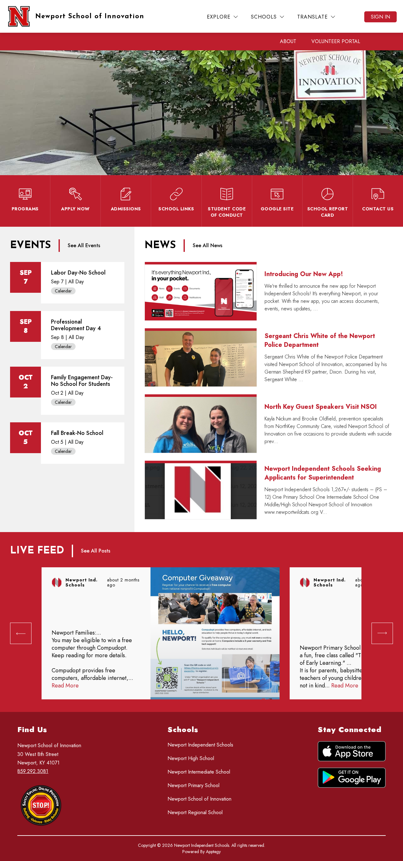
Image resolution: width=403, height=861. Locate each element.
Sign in (380, 16)
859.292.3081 (32, 771)
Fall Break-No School (77, 433)
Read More (65, 685)
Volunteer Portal (335, 41)
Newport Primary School (193, 785)
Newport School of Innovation (199, 799)
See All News (207, 245)
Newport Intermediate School (198, 771)
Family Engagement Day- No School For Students (82, 380)
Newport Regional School (195, 812)
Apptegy (213, 851)
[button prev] (20, 633)
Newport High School (190, 758)
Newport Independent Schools (200, 744)
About (288, 41)
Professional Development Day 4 (76, 325)
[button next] (259, 678)
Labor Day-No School (78, 273)
